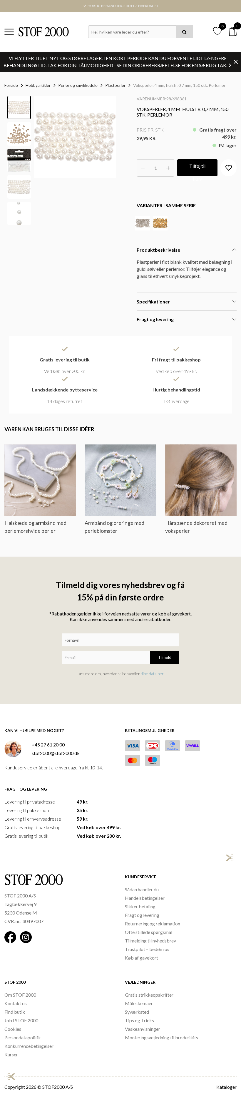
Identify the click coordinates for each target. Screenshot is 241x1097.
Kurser (11, 1054)
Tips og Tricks (139, 1020)
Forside (11, 85)
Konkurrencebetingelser (28, 1046)
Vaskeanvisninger (142, 1029)
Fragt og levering (142, 915)
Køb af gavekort (141, 957)
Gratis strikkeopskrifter (149, 995)
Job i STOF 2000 (21, 1020)
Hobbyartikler (38, 85)
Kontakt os (15, 1003)
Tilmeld (164, 657)
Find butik (14, 1012)
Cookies (12, 1029)
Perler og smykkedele (78, 85)
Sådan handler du (142, 889)
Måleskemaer (139, 1003)
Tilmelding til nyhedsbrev (150, 940)
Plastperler (115, 85)
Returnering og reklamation (152, 923)
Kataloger (226, 1087)
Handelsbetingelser (145, 898)
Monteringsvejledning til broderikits (161, 1037)
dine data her (152, 673)
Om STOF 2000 (20, 995)
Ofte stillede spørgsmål (148, 932)
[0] (233, 31)
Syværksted (137, 1012)
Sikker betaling (140, 906)
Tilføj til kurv (197, 169)
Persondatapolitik (22, 1037)
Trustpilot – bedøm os (147, 949)
